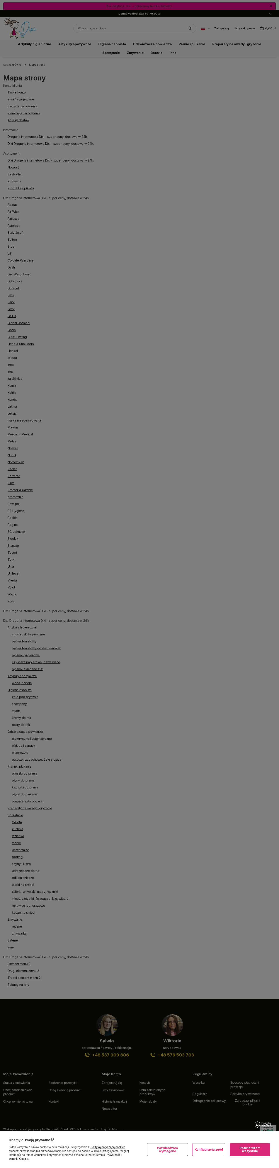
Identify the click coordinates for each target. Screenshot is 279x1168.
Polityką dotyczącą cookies (107, 1147)
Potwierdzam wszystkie (250, 1149)
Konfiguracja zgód (209, 1149)
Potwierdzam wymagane (167, 1149)
